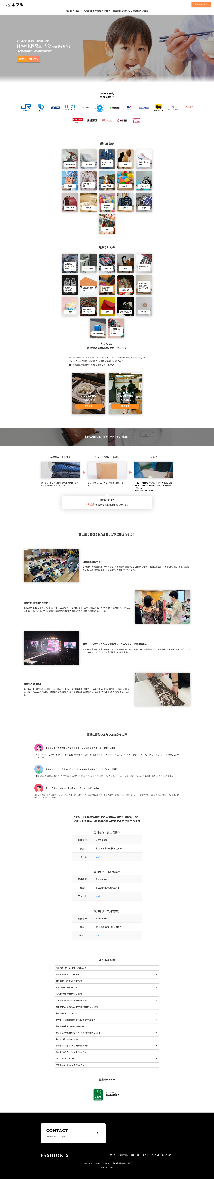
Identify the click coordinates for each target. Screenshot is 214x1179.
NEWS (145, 1155)
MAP (98, 856)
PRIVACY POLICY (102, 1163)
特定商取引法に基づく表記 (122, 1163)
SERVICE (135, 1155)
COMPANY (123, 1155)
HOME (112, 1155)
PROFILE (155, 1155)
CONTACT (167, 1155)
